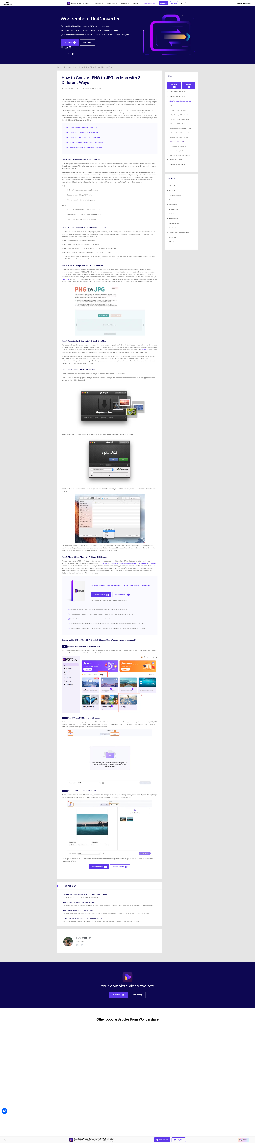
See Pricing (137, 994)
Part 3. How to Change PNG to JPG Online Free (83, 137)
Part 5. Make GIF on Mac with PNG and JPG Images (84, 147)
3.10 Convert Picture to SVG (178, 146)
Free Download (100, 595)
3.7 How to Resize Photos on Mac (179, 133)
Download (163, 3)
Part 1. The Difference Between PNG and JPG (82, 127)
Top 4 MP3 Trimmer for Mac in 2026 (78, 911)
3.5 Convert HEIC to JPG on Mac (179, 124)
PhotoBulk (145, 350)
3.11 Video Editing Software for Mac (180, 151)
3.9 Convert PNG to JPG (176, 142)
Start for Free (163, 1140)
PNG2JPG (65, 279)
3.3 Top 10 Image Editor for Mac (179, 115)
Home (59, 67)
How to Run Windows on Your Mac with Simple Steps (85, 895)
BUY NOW (87, 42)
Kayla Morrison (68, 88)
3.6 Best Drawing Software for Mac (180, 128)
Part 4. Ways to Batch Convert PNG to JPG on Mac (84, 142)
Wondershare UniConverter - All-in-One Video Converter (120, 585)
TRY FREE (68, 42)
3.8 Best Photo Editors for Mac (179, 137)
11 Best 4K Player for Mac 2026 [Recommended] (82, 918)
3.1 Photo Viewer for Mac (177, 106)
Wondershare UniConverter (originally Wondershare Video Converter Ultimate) (127, 563)
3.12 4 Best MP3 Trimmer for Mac (179, 155)
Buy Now (180, 1140)
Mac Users (67, 67)
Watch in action (66, 54)
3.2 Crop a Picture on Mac (177, 110)
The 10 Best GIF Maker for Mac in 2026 (79, 903)
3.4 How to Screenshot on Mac (179, 119)
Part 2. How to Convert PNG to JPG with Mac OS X (84, 132)
